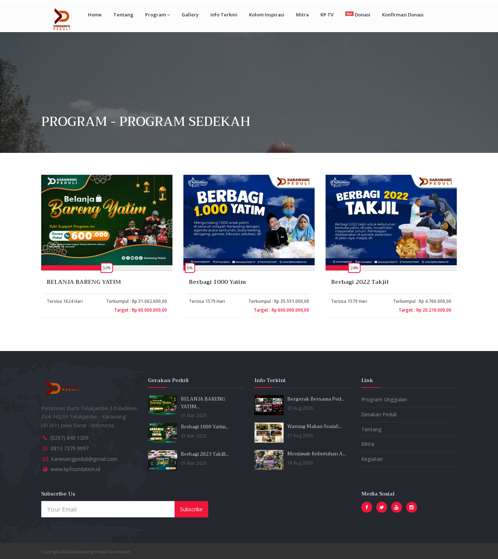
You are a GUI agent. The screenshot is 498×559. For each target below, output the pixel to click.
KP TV (327, 14)
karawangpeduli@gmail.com (84, 458)
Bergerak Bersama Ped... (316, 399)
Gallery (190, 14)
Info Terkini (223, 14)
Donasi (358, 14)
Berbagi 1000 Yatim (217, 282)
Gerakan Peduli (379, 414)
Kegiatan (372, 458)
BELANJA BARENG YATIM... (203, 403)
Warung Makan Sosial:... (314, 426)
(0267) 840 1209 (69, 437)
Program (155, 14)
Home (95, 14)
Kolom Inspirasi (266, 14)
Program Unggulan (384, 399)
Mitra (302, 14)
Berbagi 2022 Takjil (360, 282)
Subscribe (191, 509)
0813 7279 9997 (70, 448)
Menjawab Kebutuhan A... (316, 454)
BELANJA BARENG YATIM (84, 282)
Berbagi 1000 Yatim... (205, 427)
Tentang (123, 14)
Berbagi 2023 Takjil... (205, 454)
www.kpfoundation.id (75, 469)
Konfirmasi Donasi (403, 14)
